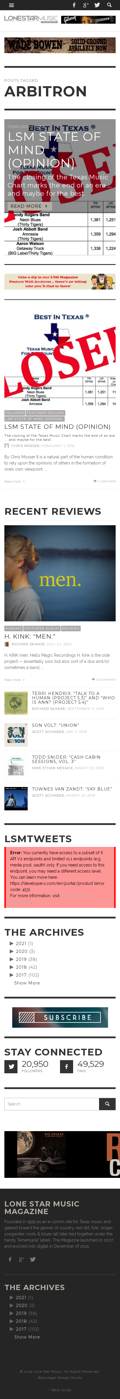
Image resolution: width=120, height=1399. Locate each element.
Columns (15, 413)
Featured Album (41, 628)
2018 (21, 967)
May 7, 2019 (76, 732)
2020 (22, 951)
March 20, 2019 (80, 795)
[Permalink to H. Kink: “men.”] (60, 580)
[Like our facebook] (66, 1066)
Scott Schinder (48, 732)
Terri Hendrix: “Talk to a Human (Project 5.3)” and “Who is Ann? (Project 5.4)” (73, 698)
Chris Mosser (26, 446)
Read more (13, 481)
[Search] (11, 5)
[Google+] (85, 5)
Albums (14, 628)
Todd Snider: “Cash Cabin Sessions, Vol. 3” (66, 759)
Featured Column (45, 413)
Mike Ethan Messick (52, 768)
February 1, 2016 (58, 446)
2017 (21, 975)
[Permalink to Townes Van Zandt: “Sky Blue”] (16, 798)
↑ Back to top (60, 1390)
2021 (21, 943)
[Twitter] (96, 5)
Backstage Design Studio (60, 1378)
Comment (107, 481)
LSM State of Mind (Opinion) (34, 419)
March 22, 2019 (89, 768)
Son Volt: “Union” (55, 725)
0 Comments (106, 680)
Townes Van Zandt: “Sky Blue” (72, 789)
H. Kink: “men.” (30, 636)
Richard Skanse (28, 644)
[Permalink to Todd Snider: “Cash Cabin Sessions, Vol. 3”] (16, 766)
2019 (21, 959)
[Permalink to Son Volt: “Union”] (16, 734)
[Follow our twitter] (10, 1066)
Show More (27, 983)
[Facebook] (74, 5)
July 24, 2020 (59, 644)
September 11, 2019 (85, 709)
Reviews (71, 628)
